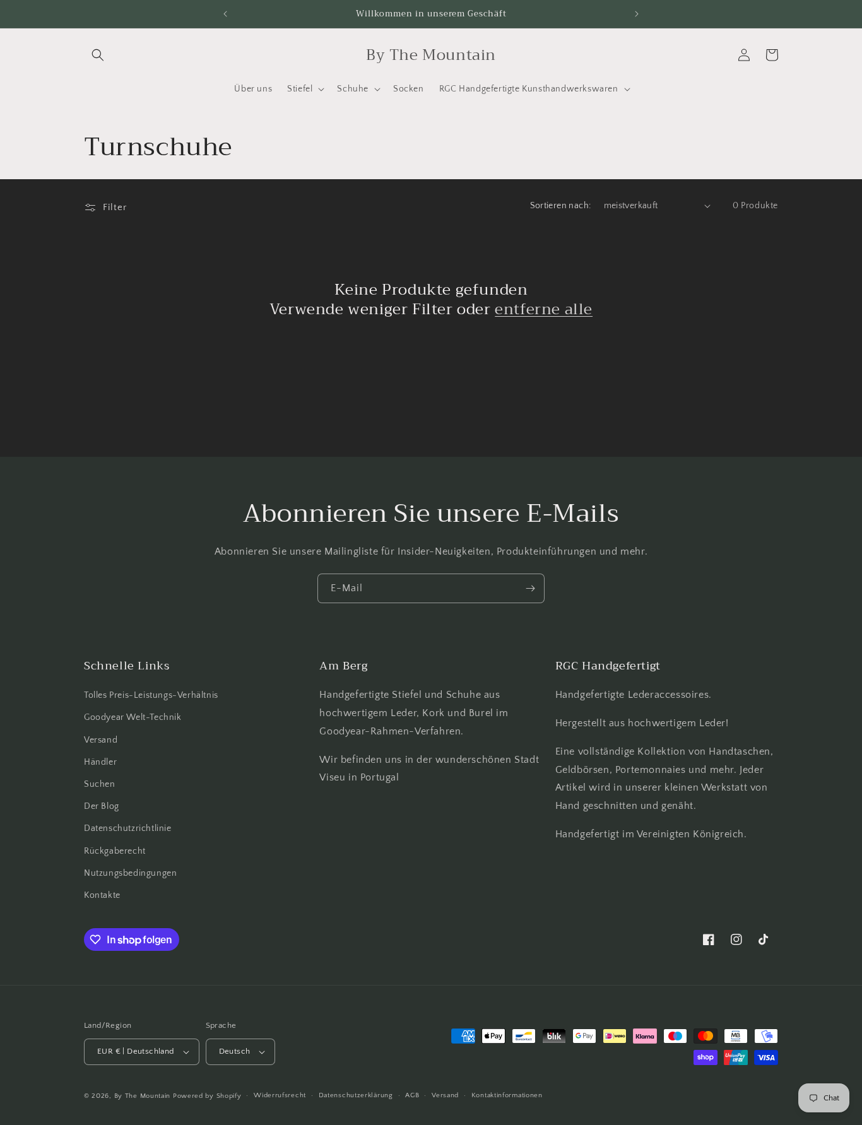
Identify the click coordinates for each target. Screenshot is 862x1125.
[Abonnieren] (530, 588)
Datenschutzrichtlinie (128, 828)
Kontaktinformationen (507, 1095)
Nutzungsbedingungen (130, 873)
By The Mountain (142, 1096)
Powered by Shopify (207, 1096)
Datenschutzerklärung (356, 1095)
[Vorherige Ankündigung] (225, 14)
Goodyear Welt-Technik (133, 717)
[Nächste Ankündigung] (637, 14)
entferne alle (544, 309)
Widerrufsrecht (280, 1095)
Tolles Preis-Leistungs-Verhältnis (151, 695)
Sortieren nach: (560, 206)
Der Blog (101, 806)
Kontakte (102, 895)
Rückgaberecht (115, 851)
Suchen (99, 784)
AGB (412, 1095)
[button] (98, 55)
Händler (100, 762)
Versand (100, 740)
